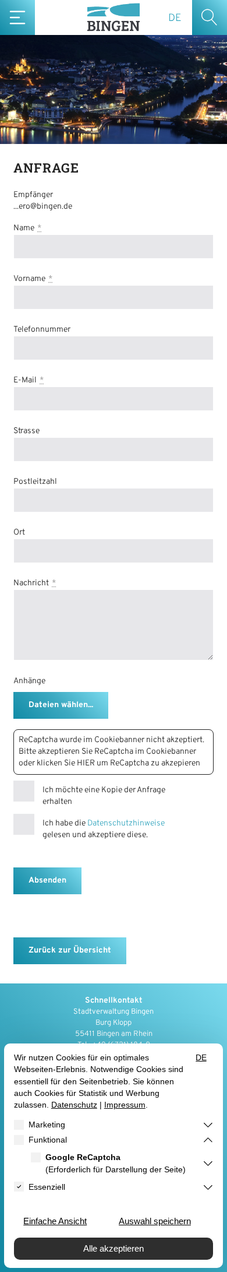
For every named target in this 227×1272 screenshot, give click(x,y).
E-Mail (25, 380)
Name (23, 228)
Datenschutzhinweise (126, 823)
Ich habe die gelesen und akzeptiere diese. (103, 829)
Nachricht (31, 583)
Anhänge (29, 681)
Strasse (26, 431)
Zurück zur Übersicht (70, 950)
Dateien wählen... (61, 705)
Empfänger (33, 195)
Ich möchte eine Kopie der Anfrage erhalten (103, 796)
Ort (19, 532)
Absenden (47, 881)
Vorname (29, 279)
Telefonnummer (41, 330)
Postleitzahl (35, 482)
